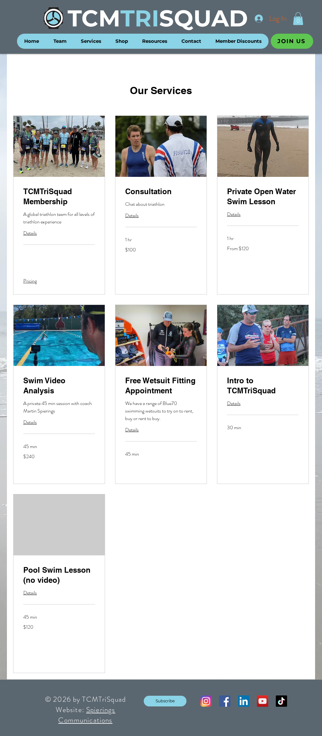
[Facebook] (224, 701)
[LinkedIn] (243, 701)
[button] (298, 18)
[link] (59, 197)
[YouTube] (262, 701)
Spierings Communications (86, 715)
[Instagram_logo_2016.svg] (206, 701)
